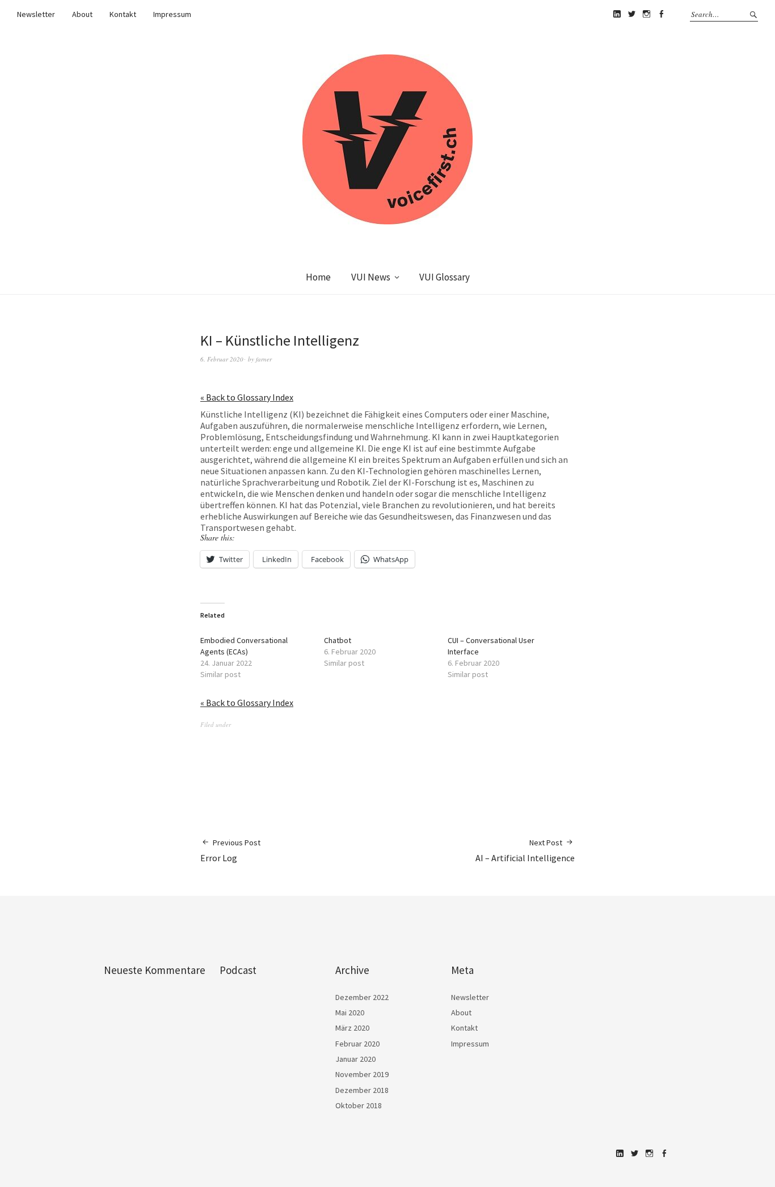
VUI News (370, 277)
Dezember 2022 (362, 997)
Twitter (631, 14)
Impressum (172, 14)
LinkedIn (616, 14)
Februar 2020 (357, 1044)
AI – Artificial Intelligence (525, 850)
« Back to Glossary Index (246, 397)
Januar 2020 (355, 1059)
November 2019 (362, 1074)
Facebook (660, 14)
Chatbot (337, 640)
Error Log (230, 850)
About (82, 14)
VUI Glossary (444, 277)
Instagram (646, 14)
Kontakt (122, 14)
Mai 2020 (349, 1012)
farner (264, 359)
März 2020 (352, 1028)
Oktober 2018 (358, 1105)
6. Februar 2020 (221, 359)
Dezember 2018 (362, 1090)
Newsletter (36, 14)
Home (318, 277)
